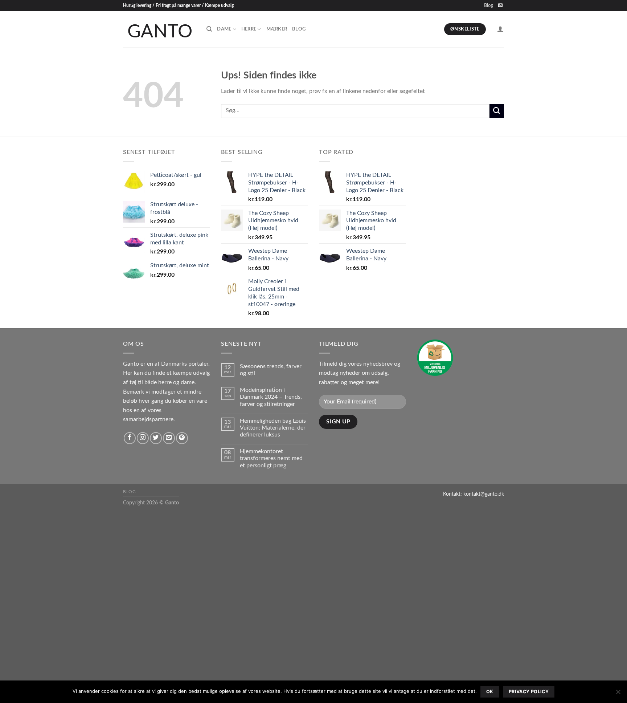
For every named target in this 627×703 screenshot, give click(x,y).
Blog (488, 5)
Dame (224, 29)
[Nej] (618, 694)
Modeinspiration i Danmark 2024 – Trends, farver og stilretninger (271, 397)
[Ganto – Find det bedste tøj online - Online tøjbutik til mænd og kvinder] (159, 29)
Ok (489, 691)
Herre (248, 29)
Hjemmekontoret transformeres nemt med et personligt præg (271, 458)
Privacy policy (529, 691)
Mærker (276, 29)
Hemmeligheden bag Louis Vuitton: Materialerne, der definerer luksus (273, 428)
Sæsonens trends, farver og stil (271, 369)
